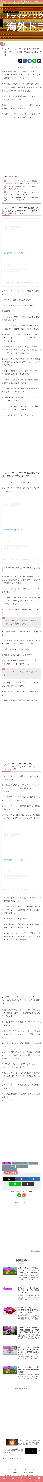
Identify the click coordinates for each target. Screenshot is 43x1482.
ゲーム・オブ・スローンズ (29, 1163)
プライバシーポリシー (30, 1475)
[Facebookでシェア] (25, 61)
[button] (39, 61)
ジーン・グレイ (22, 1166)
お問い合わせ (28, 1472)
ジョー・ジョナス (9, 1166)
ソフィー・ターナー (10, 1169)
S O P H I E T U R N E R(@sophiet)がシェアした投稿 (22, 282)
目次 (9, 176)
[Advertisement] (21, 144)
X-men (16, 1163)
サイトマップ (11, 1475)
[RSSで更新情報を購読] (24, 1195)
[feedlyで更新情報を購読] (19, 1195)
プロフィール (12, 1472)
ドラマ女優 (7, 1163)
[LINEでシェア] (34, 61)
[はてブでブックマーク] (29, 61)
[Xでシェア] (20, 61)
